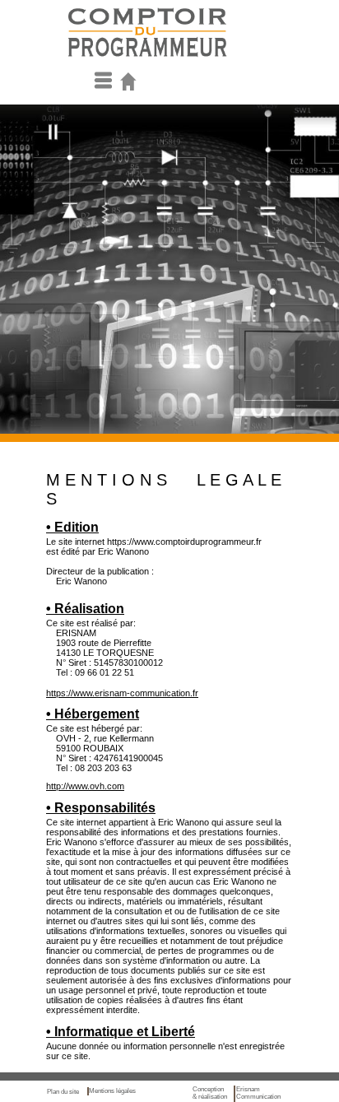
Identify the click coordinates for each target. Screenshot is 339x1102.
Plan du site (65, 1091)
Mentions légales (112, 1091)
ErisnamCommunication (258, 1093)
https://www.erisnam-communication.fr (122, 693)
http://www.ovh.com (85, 786)
